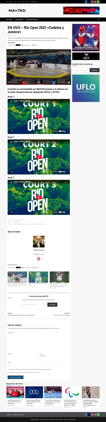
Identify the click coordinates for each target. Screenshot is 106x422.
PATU (11, 1)
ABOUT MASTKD (18, 414)
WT (7, 1)
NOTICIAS (9, 19)
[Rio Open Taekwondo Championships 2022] (38, 277)
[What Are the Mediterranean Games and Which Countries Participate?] (34, 392)
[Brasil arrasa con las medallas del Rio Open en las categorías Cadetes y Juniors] (17, 277)
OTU (23, 1)
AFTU (27, 1)
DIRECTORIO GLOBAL (32, 19)
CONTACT (9, 414)
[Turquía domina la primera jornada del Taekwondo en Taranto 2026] (15, 392)
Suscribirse (52, 304)
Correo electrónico (43, 355)
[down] (12, 19)
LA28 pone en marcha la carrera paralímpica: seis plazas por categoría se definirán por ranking (70, 402)
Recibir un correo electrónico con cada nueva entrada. (24, 372)
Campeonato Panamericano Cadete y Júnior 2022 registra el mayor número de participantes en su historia (59, 285)
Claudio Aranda (12, 35)
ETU (15, 1)
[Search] (99, 19)
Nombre (10, 354)
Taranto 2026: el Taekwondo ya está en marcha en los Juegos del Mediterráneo (52, 401)
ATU (19, 1)
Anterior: (21, 314)
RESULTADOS (19, 19)
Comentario (11, 332)
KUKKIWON (34, 1)
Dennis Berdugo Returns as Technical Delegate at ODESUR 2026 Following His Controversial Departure (90, 402)
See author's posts (38, 254)
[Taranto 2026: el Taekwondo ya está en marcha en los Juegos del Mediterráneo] (53, 392)
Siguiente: (62, 314)
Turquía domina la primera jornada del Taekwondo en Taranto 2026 (14, 401)
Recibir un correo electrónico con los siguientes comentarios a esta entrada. (30, 369)
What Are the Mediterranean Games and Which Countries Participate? (33, 401)
